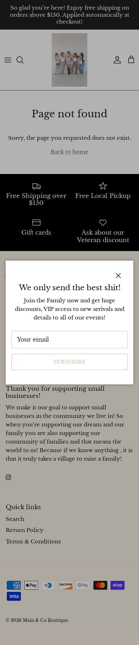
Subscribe (69, 362)
